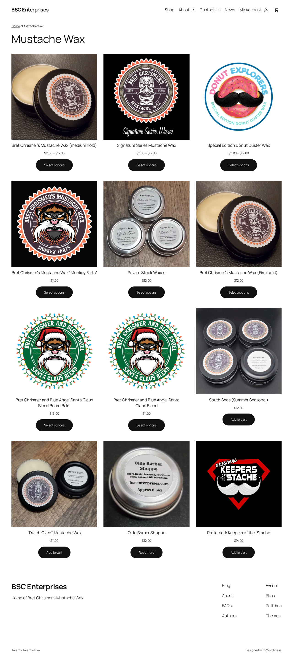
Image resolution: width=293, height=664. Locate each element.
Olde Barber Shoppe (146, 532)
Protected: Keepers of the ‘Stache (238, 532)
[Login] (266, 10)
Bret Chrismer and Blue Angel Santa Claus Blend (147, 402)
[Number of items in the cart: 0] (276, 10)
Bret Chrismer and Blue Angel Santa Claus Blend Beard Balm (54, 402)
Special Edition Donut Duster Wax (238, 145)
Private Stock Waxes (146, 272)
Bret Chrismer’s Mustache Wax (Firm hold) (239, 272)
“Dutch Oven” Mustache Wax (54, 532)
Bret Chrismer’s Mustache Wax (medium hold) (54, 145)
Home (15, 26)
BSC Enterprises (30, 9)
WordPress (274, 650)
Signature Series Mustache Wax (146, 145)
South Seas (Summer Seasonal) (238, 400)
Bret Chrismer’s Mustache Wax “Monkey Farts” (54, 272)
